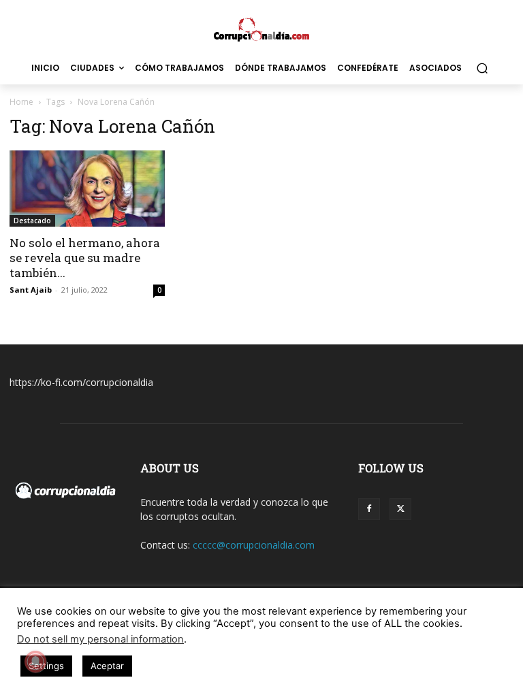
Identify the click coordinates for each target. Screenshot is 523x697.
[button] (481, 68)
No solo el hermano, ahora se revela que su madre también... (85, 257)
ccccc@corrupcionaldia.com (254, 544)
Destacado (32, 220)
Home (21, 102)
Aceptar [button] (107, 665)
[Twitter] (400, 509)
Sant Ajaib (31, 290)
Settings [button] (46, 665)
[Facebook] (369, 509)
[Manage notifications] (35, 661)
